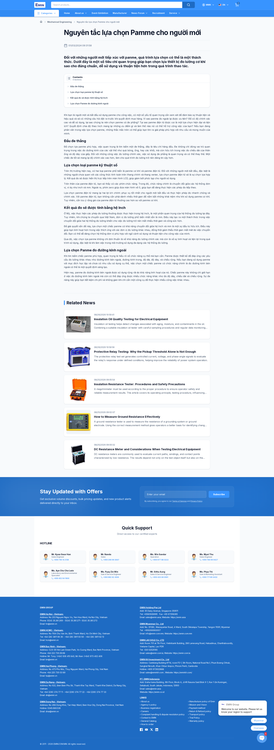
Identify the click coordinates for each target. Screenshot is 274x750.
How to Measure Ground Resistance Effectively (127, 416)
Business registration (151, 708)
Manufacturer (120, 13)
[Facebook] (141, 729)
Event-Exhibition (100, 13)
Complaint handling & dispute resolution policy (163, 714)
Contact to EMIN (148, 717)
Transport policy (197, 714)
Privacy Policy (196, 501)
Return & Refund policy (200, 711)
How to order (147, 724)
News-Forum (137, 13)
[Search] (188, 5)
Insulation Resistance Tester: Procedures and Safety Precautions (139, 384)
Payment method (197, 708)
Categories (46, 13)
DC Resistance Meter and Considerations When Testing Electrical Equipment (147, 449)
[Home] (41, 22)
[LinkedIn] (156, 729)
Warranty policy (196, 721)
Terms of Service (179, 501)
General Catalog (148, 721)
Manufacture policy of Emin (202, 701)
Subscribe (219, 494)
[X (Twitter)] (151, 729)
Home (67, 13)
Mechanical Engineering (59, 22)
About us (79, 13)
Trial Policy (194, 717)
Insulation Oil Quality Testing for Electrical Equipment (131, 319)
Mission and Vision (198, 704)
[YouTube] (146, 729)
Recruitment (158, 13)
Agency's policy (148, 704)
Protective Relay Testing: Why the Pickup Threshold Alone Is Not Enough (145, 351)
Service (173, 13)
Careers (145, 711)
